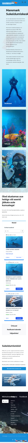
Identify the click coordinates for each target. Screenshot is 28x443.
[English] (16, 441)
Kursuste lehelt (15, 210)
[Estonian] (19, 441)
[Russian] (26, 441)
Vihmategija (4, 436)
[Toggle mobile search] (22, 2)
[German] (23, 441)
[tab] (14, 222)
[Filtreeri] (22, 231)
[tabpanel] (14, 274)
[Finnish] (21, 441)
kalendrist (4, 212)
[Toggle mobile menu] (25, 2)
